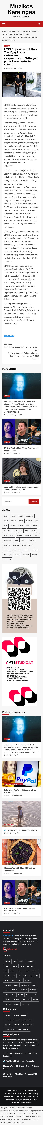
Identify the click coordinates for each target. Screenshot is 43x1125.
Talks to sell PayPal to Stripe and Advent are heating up (20, 1054)
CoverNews (15, 1102)
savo (31, 545)
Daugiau (29, 521)
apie (13, 516)
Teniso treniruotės (33, 1116)
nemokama (7, 540)
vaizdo (17, 555)
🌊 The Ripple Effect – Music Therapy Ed (20, 830)
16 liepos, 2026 (16, 492)
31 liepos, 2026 (16, 453)
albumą (6, 516)
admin (8, 68)
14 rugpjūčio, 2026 (17, 873)
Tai (20, 550)
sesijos (6, 550)
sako (24, 545)
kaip (26, 530)
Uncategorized (23, 1029)
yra (5, 559)
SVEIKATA (17, 1024)
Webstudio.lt (8, 936)
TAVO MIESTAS (27, 1024)
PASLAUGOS (28, 1020)
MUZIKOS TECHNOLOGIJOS (13, 784)
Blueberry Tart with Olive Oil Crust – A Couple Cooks (21, 1067)
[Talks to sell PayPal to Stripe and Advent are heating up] (21, 774)
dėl (37, 521)
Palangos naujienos (16, 1122)
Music (12, 535)
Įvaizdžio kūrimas (7, 1116)
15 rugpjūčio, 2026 (17, 415)
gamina (12, 525)
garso (20, 525)
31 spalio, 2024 (17, 68)
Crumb (13, 521)
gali (5, 525)
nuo (16, 540)
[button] (4, 24)
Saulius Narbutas (30, 1113)
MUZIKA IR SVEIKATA (11, 824)
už (10, 555)
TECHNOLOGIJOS (10, 1029)
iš (4, 530)
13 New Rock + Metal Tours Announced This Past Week (20, 1075)
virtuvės (26, 555)
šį (10, 559)
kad (15, 530)
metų (33, 530)
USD (5, 555)
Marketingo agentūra (16, 1107)
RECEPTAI (8, 862)
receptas (16, 545)
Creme (6, 521)
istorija (36, 525)
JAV (9, 530)
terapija (35, 550)
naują (37, 535)
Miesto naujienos (16, 1113)
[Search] (39, 24)
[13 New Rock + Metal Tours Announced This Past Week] (21, 432)
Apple (20, 516)
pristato (31, 540)
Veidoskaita (19, 1116)
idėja (28, 525)
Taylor (26, 550)
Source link (9, 335)
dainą (21, 521)
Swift (14, 550)
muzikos (28, 535)
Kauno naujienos (23, 1119)
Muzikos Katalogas (21, 9)
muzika (19, 535)
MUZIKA (7, 46)
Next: (23, 354)
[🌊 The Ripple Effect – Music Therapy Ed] (21, 814)
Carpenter (29, 516)
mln (5, 535)
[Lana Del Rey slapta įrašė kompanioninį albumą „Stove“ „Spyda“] (21, 471)
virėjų (34, 555)
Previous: (20, 345)
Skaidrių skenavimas (20, 1110)
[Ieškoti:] (16, 501)
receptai (7, 545)
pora (23, 540)
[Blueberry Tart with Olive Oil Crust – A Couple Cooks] (21, 852)
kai (21, 530)
